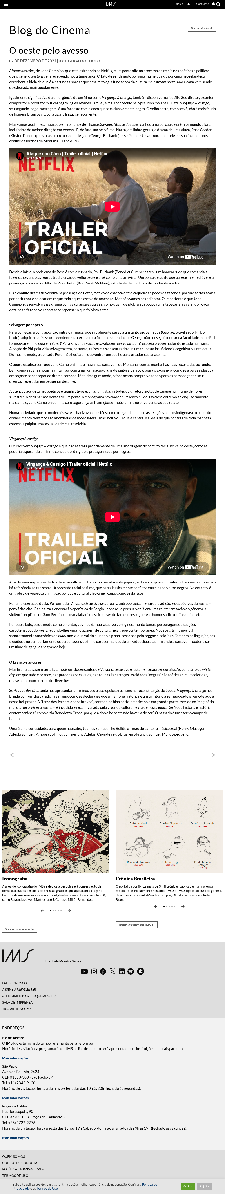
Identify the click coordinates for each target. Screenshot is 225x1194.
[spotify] (130, 971)
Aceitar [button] (187, 1186)
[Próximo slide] (69, 911)
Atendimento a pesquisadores (29, 996)
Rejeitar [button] (205, 1186)
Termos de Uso (15, 1176)
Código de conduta (19, 1163)
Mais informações (15, 1058)
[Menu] (6, 4)
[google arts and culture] (140, 971)
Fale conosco (14, 983)
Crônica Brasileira (135, 879)
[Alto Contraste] (214, 4)
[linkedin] (122, 971)
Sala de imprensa (17, 1002)
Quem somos (13, 1156)
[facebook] (103, 971)
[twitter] (112, 971)
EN (188, 3)
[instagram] (94, 971)
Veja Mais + (202, 28)
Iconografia (15, 879)
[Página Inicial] (111, 3)
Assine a (19, 989)
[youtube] (84, 971)
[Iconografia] (55, 831)
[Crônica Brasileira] (169, 831)
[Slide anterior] (42, 911)
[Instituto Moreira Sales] (41, 957)
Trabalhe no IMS (16, 1009)
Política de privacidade (23, 1169)
